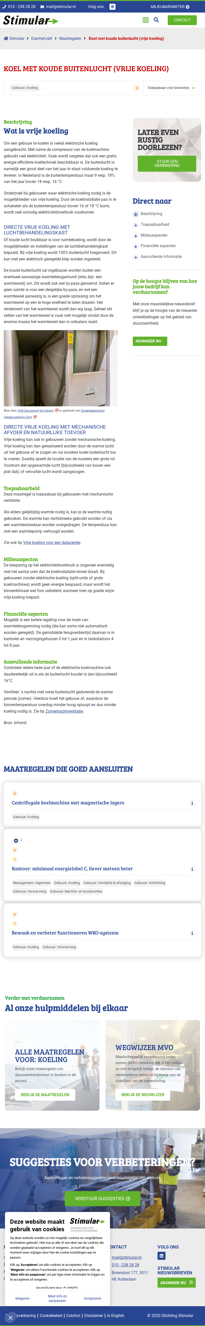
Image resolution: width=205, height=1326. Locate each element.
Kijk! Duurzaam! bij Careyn (36, 410)
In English (115, 1315)
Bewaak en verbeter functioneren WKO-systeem (65, 932)
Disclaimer (93, 1315)
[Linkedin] (113, 7)
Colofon (73, 1315)
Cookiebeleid (51, 1315)
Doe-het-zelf (41, 38)
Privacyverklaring (21, 1315)
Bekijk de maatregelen (45, 1094)
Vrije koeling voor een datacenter (51, 542)
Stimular (16, 38)
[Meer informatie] (192, 803)
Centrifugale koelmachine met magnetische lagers (68, 802)
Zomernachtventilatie (64, 711)
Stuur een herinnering (167, 163)
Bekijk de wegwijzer (143, 1094)
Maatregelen (70, 38)
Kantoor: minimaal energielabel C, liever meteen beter (72, 868)
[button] (145, 20)
